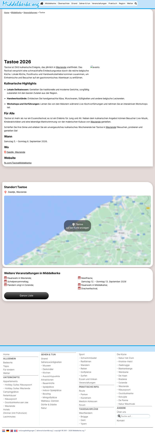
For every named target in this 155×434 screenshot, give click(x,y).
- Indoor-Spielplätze (51, 390)
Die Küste (121, 354)
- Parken (83, 394)
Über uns (121, 412)
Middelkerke (50, 3)
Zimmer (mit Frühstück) (15, 413)
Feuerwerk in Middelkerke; (94, 285)
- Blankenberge (124, 368)
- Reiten (83, 368)
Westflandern (85, 413)
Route (82, 390)
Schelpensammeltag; (18, 281)
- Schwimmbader (88, 358)
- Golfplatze (85, 372)
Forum (82, 405)
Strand (74, 3)
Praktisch (113, 3)
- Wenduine (122, 372)
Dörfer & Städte (49, 404)
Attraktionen (47, 379)
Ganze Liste (26, 295)
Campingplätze (10, 391)
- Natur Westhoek (126, 404)
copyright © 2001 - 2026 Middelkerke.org (69, 430)
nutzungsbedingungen (27, 430)
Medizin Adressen (88, 401)
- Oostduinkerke (125, 393)
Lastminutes (9, 416)
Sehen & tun (84, 3)
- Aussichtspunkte (50, 376)
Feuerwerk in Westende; (19, 278)
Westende (61, 67)
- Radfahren (85, 361)
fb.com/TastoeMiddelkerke (17, 162)
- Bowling (46, 393)
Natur (44, 408)
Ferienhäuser (9, 395)
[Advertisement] (77, 37)
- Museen (46, 365)
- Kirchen (45, 372)
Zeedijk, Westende (16, 152)
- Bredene (122, 379)
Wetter (130, 3)
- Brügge (83, 416)
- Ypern (83, 423)
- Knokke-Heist (124, 361)
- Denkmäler (47, 369)
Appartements (10, 381)
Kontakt (121, 420)
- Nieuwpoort (10, 399)
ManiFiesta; (103, 280)
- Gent (82, 420)
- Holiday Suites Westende (16, 388)
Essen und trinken (88, 379)
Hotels (6, 409)
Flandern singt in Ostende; (20, 285)
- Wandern (84, 365)
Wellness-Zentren (50, 401)
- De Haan (122, 375)
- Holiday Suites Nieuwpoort (17, 384)
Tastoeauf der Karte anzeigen (77, 226)
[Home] (42, 3)
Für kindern (8, 369)
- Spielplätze (47, 387)
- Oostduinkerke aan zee (15, 402)
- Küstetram (85, 398)
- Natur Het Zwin (125, 358)
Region (122, 3)
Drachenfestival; (89, 288)
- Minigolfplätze (49, 397)
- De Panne (122, 400)
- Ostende (122, 382)
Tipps (6, 366)
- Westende (9, 406)
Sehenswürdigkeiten (51, 362)
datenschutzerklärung (44, 430)
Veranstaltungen (99, 3)
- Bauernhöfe (47, 383)
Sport (82, 354)
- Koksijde (122, 396)
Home (6, 354)
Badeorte (7, 362)
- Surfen (83, 375)
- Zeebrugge (123, 365)
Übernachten (63, 3)
